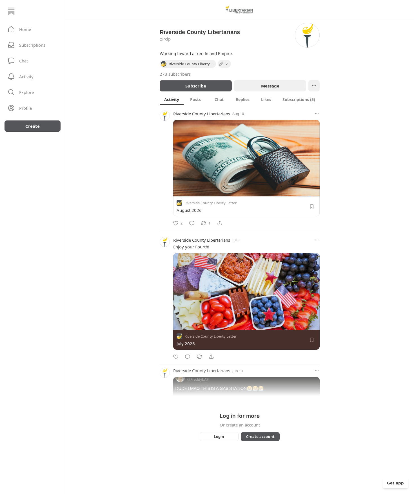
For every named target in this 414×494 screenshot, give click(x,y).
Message (270, 86)
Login (219, 436)
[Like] (176, 356)
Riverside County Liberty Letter (210, 202)
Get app (395, 483)
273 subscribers (175, 74)
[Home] (11, 11)
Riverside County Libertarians (201, 113)
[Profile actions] (314, 85)
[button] (33, 29)
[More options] (316, 113)
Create (32, 126)
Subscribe (195, 86)
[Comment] (192, 223)
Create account (260, 436)
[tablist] (240, 99)
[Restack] (199, 356)
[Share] (219, 223)
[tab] (172, 99)
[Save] (311, 206)
